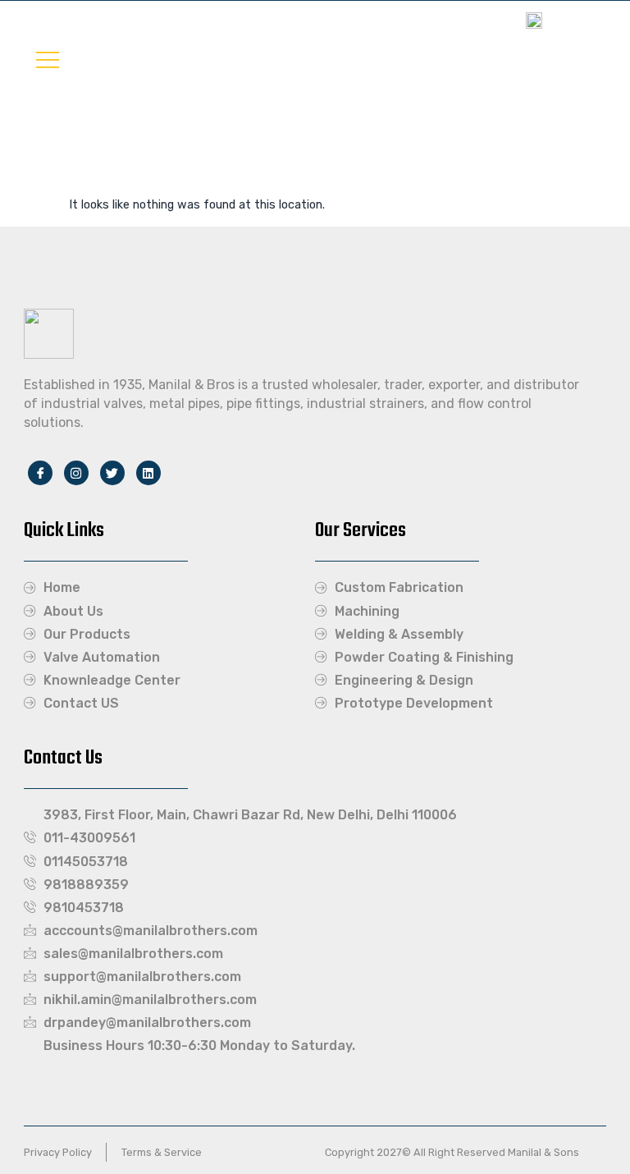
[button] (47, 59)
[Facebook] (40, 473)
